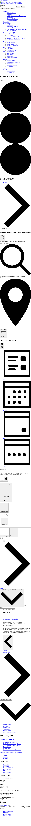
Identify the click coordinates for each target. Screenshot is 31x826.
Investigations (6, 23)
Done (2, 480)
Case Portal (10, 48)
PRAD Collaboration (12, 45)
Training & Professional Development (16, 16)
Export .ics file (7, 730)
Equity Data (10, 63)
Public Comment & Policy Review (16, 38)
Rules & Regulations (12, 20)
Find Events (3, 329)
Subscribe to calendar (6, 699)
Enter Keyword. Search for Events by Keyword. (12, 241)
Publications (10, 56)
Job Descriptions (11, 72)
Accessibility (10, 66)
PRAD (5, 41)
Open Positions (11, 71)
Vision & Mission (11, 13)
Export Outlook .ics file (9, 732)
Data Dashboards (11, 50)
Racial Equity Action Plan (13, 62)
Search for (2, 5)
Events (5, 182)
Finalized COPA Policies (13, 745)
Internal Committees (12, 65)
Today (1, 588)
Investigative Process (12, 26)
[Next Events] (17, 585)
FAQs (4, 771)
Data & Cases (6, 47)
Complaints (6, 22)
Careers (5, 69)
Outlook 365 (6, 727)
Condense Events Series (8, 609)
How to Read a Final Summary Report (17, 29)
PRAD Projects (11, 42)
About (5, 11)
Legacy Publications (12, 57)
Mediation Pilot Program (13, 31)
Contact (5, 68)
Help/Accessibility (8, 811)
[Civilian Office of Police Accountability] (11, 2)
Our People (10, 17)
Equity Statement (11, 60)
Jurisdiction (10, 25)
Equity (5, 59)
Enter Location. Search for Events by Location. (12, 276)
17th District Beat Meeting (10, 619)
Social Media (10, 54)
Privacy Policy (7, 814)
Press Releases (10, 53)
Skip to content (4, 0)
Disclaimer (6, 812)
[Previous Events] (4, 541)
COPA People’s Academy (13, 39)
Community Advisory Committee (15, 36)
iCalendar (5, 726)
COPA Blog (10, 35)
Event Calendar (11, 33)
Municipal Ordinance (12, 19)
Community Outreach (9, 32)
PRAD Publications (12, 44)
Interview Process (11, 28)
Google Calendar (7, 724)
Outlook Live (6, 729)
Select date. (27, 606)
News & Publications (8, 51)
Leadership (9, 14)
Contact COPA (7, 815)
